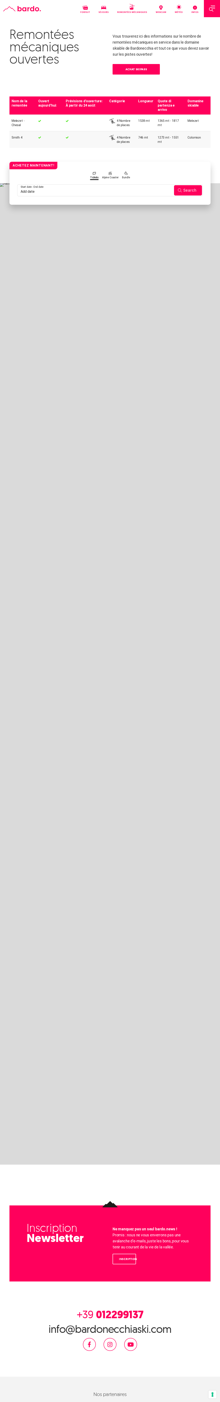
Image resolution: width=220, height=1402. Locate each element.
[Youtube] (131, 1344)
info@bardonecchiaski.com (110, 1329)
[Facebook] (89, 1344)
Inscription (127, 1259)
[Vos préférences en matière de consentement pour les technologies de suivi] (212, 1394)
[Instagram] (110, 1344)
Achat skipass (136, 69)
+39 (110, 1314)
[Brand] (22, 9)
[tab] (94, 175)
